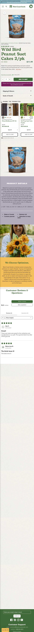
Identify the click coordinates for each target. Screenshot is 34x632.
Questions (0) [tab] (25, 313)
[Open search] (3, 317)
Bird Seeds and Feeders (13, 43)
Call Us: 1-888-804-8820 (17, 629)
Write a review (22, 301)
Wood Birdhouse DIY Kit (9, 121)
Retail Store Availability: (6, 74)
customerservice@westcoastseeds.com (17, 627)
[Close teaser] (9, 627)
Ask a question (22, 305)
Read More (18, 69)
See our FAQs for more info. (17, 84)
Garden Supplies (4, 43)
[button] (31, 6)
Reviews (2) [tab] (9, 313)
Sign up (17, 616)
